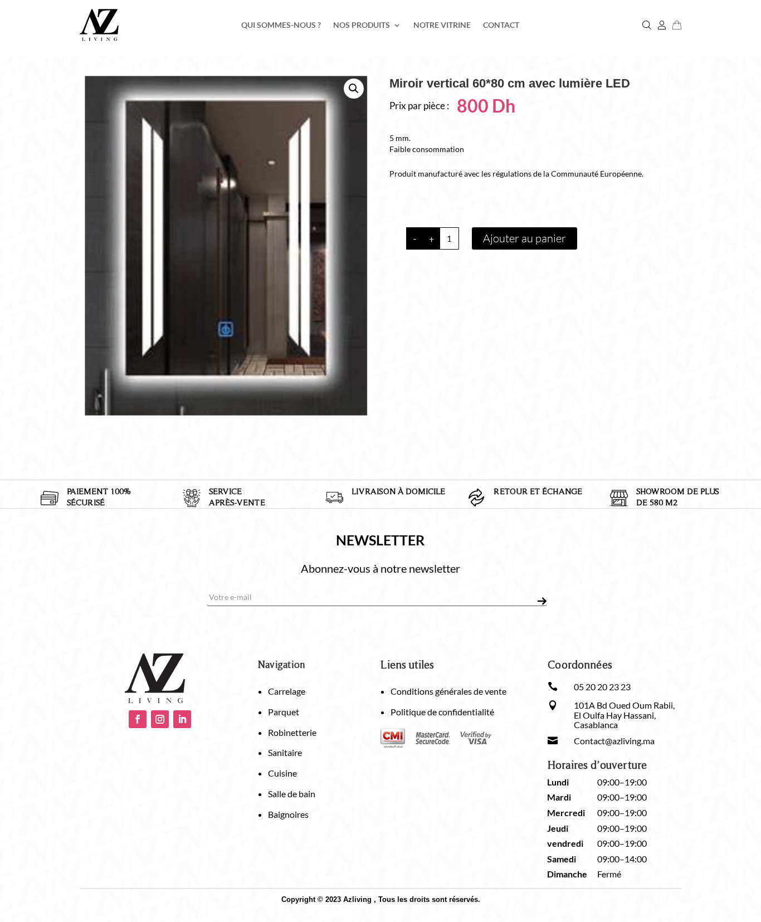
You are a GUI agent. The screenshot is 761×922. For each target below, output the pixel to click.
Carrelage (286, 691)
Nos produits (361, 25)
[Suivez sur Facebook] (138, 719)
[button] (354, 89)
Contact (501, 25)
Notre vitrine (442, 25)
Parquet (283, 711)
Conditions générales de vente (448, 691)
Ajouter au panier (524, 238)
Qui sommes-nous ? (281, 25)
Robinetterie (292, 732)
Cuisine (282, 773)
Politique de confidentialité (442, 711)
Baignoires (288, 814)
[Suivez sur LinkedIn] (182, 719)
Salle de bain (291, 793)
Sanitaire (285, 752)
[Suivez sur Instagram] (160, 719)
